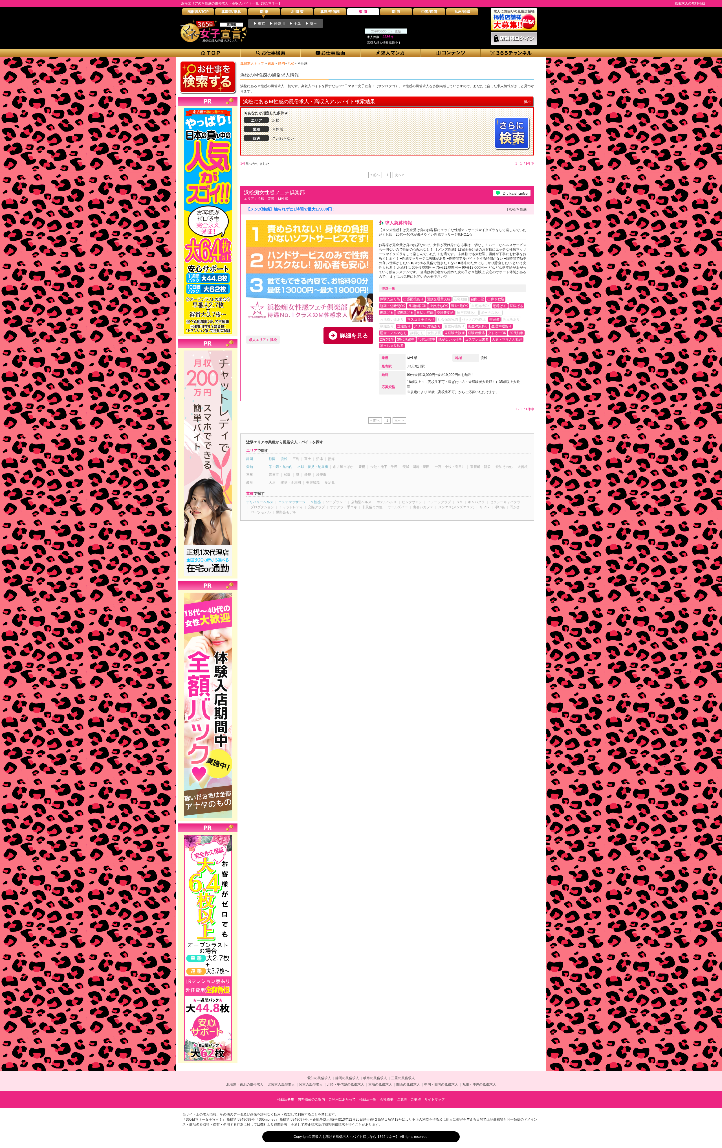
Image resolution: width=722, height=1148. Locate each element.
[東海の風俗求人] (363, 13)
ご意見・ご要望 (409, 1099)
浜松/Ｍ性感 (518, 209)
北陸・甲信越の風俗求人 (345, 1084)
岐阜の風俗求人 (375, 1078)
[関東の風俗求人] (264, 13)
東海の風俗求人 (380, 1084)
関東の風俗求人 (311, 1084)
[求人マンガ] (391, 53)
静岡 (249, 459)
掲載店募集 (285, 1099)
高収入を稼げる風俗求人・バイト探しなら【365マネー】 (355, 1137)
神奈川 (279, 23)
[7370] (208, 108)
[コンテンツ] (451, 53)
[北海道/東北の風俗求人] (231, 13)
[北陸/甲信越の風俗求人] (330, 13)
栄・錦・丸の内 (280, 467)
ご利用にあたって (342, 1099)
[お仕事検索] (271, 53)
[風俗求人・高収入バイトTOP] (198, 13)
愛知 (249, 467)
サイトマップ (434, 1099)
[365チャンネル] (511, 53)
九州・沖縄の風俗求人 (479, 1084)
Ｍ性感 (412, 358)
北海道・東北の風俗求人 (244, 1084)
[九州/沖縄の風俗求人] (462, 13)
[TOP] (210, 53)
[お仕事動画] (331, 53)
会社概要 (386, 1099)
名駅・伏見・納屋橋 (313, 467)
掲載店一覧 (367, 1099)
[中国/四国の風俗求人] (429, 13)
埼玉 (313, 23)
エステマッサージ (291, 502)
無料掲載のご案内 (311, 1099)
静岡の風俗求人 (347, 1078)
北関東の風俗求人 (281, 1084)
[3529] (208, 835)
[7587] (208, 593)
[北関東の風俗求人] (297, 13)
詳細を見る (354, 335)
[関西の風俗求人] (396, 13)
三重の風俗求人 (403, 1078)
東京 (261, 23)
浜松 (484, 358)
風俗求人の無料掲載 (690, 3)
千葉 (297, 23)
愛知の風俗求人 (319, 1078)
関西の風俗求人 (408, 1084)
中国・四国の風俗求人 (441, 1084)
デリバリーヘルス (259, 502)
